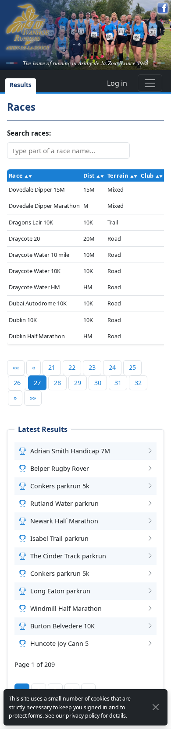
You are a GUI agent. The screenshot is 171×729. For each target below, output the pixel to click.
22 (71, 367)
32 (138, 383)
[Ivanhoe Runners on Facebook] (162, 8)
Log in (117, 83)
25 (132, 367)
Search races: (29, 133)
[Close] (156, 707)
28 (57, 383)
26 (17, 383)
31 (117, 383)
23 (92, 367)
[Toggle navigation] (150, 83)
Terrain (117, 175)
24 (112, 367)
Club (147, 175)
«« (16, 367)
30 (97, 383)
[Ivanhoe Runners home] (27, 27)
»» (33, 397)
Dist (89, 175)
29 (77, 383)
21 (51, 367)
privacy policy (83, 715)
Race (16, 175)
